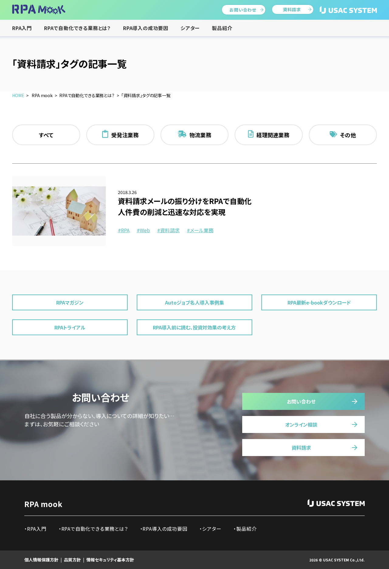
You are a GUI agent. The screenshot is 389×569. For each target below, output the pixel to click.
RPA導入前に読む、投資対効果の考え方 (194, 327)
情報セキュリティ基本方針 (110, 560)
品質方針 (72, 560)
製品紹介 (222, 28)
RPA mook (43, 504)
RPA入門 (22, 28)
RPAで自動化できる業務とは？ (77, 28)
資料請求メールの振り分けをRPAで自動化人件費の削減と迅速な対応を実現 (185, 206)
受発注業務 (125, 135)
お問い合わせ (242, 10)
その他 (348, 135)
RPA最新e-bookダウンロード (319, 302)
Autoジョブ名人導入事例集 (194, 302)
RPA (125, 230)
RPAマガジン (70, 302)
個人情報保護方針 (41, 560)
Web (145, 230)
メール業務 (201, 230)
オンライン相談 (301, 424)
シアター (190, 28)
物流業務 (200, 135)
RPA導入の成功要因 (145, 28)
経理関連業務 (272, 135)
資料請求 (292, 9)
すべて (46, 135)
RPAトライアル (69, 327)
